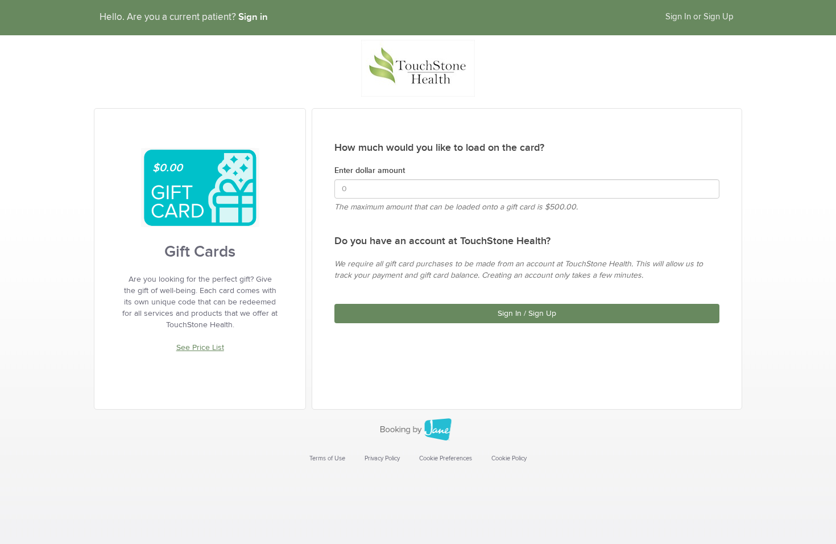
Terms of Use (327, 458)
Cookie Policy (509, 458)
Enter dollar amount (369, 170)
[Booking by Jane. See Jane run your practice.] (418, 429)
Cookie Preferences (445, 458)
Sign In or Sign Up (699, 17)
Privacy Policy (382, 458)
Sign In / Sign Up (527, 314)
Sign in (253, 17)
